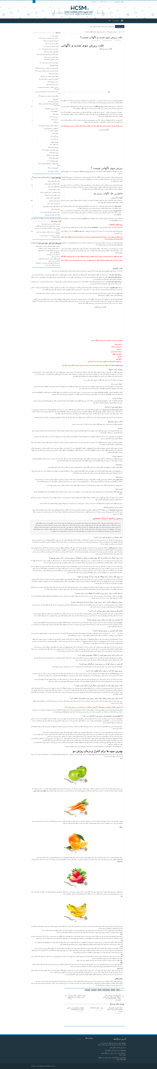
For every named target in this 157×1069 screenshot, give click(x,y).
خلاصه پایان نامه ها (53, 155)
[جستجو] (34, 1)
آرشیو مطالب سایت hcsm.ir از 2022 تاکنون (49, 258)
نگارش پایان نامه (54, 168)
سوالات (56, 133)
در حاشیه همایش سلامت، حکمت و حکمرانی (49, 248)
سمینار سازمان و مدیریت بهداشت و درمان (48, 71)
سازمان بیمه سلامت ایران (53, 203)
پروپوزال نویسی (54, 147)
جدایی (99, 990)
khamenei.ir (55, 221)
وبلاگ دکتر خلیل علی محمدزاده (52, 215)
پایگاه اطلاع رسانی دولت (54, 186)
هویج (121, 821)
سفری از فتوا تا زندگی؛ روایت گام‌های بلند (104, 26)
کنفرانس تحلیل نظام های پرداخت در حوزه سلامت (47, 246)
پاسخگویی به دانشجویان (52, 128)
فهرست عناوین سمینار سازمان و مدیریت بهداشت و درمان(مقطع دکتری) (76, 996)
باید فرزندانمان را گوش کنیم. (117, 1047)
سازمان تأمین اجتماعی (54, 200)
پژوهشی (56, 142)
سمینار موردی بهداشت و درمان (50, 76)
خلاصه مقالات (55, 158)
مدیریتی (56, 119)
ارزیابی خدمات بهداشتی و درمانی (50, 38)
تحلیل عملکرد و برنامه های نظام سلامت (48, 54)
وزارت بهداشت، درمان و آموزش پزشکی (50, 192)
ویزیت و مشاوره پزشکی (52, 59)
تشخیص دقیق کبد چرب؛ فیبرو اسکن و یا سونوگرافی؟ (75, 1008)
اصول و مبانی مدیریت (53, 43)
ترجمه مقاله (55, 152)
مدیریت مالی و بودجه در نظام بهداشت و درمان (46, 91)
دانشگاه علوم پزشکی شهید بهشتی (51, 206)
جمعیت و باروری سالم (111, 31)
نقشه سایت (116, 20)
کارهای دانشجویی (54, 171)
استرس (113, 990)
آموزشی (56, 36)
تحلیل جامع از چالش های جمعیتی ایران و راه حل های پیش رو (115, 1009)
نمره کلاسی (55, 136)
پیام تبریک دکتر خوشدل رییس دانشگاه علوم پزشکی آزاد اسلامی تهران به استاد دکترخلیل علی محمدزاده (112, 997)
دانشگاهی (55, 111)
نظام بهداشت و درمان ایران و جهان (49, 96)
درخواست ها (55, 130)
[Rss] (57, 1066)
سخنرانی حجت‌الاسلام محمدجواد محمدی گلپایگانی (47, 226)
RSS (110, 20)
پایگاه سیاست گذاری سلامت (53, 198)
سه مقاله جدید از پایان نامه (53, 254)
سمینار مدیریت (54, 73)
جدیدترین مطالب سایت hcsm (52, 265)
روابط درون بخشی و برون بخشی (50, 62)
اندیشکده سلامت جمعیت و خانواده (49, 125)
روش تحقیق (55, 65)
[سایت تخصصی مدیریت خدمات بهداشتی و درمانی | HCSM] (78, 10)
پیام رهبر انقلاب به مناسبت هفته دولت (50, 224)
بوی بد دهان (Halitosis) (96, 1008)
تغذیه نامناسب (106, 990)
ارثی (118, 990)
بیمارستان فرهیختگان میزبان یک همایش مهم (49, 250)
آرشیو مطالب (94, 1)
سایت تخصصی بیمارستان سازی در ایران (50, 212)
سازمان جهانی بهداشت (54, 189)
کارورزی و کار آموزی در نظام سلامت (49, 79)
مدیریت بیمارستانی (53, 84)
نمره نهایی (55, 139)
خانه (110, 1)
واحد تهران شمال (55, 209)
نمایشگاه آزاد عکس (55, 252)
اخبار (119, 31)
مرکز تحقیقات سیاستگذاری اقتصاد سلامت (48, 163)
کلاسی (56, 114)
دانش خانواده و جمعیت (52, 57)
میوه (76, 981)
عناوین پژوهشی (54, 161)
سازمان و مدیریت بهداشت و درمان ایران (48, 68)
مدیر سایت (55, 117)
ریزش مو (94, 990)
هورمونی (88, 990)
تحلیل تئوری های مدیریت (52, 51)
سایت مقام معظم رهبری (54, 181)
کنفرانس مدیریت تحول (54, 261)
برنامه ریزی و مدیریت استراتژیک (50, 49)
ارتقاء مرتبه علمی (55, 256)
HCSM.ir (33, 1066)
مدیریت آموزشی (54, 81)
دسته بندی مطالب (104, 1)
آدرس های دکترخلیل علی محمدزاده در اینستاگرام (48, 263)
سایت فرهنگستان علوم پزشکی (52, 183)
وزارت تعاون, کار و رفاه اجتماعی (52, 195)
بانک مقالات (55, 144)
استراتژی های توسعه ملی (52, 40)
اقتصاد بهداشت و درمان (52, 46)
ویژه (57, 122)
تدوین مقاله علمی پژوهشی (51, 150)
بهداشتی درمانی (54, 101)
